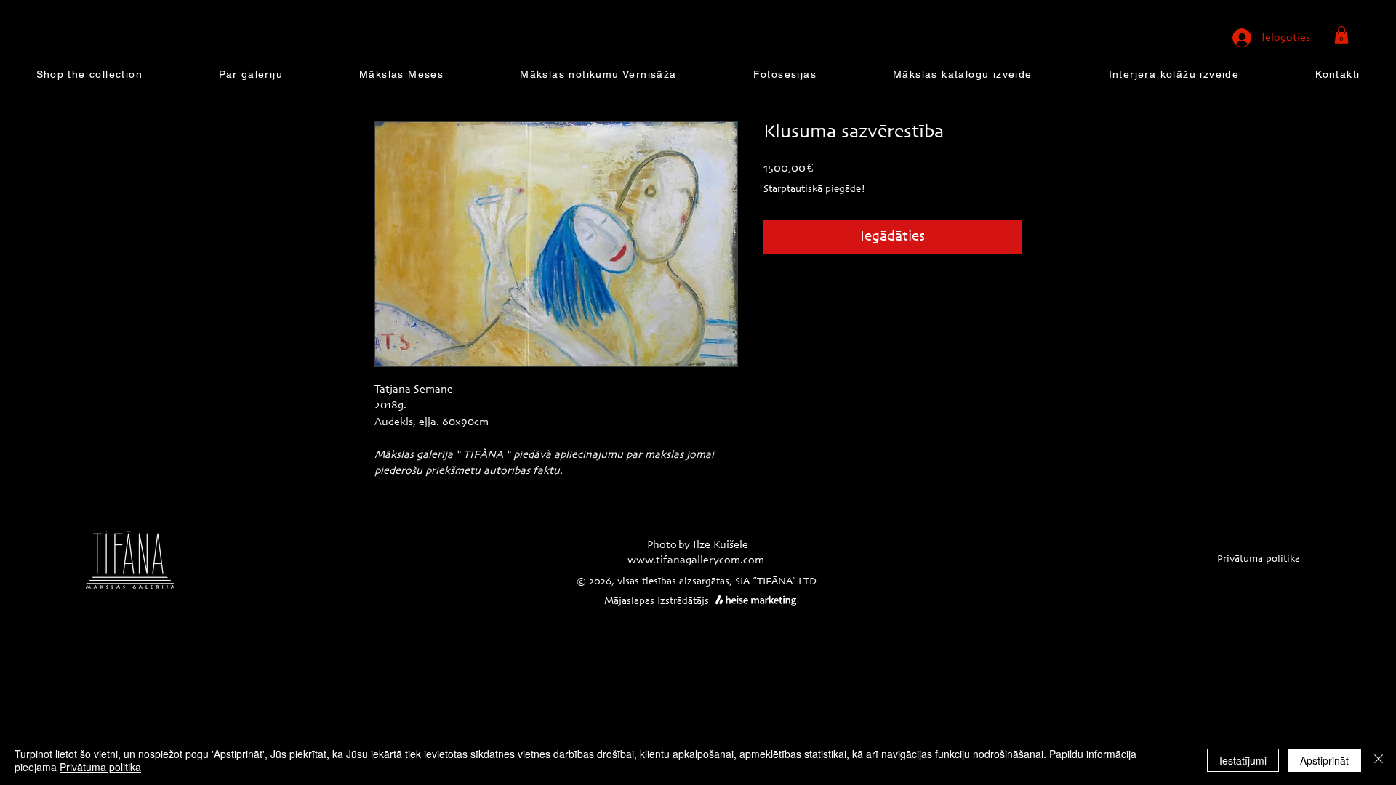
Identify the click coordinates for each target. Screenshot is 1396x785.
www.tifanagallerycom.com (695, 560)
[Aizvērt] (1378, 760)
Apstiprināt (1324, 760)
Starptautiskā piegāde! (814, 189)
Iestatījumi (1243, 760)
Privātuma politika (100, 767)
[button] (1341, 35)
